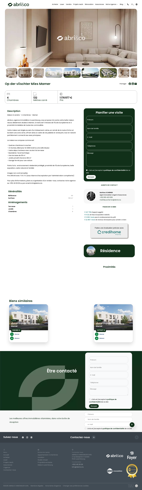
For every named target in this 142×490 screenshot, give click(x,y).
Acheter (6, 457)
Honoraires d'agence (53, 486)
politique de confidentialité (115, 170)
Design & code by (131, 486)
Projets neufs (8, 462)
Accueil (6, 455)
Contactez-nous (9, 470)
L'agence (6, 467)
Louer (5, 460)
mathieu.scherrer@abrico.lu (110, 200)
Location (41, 457)
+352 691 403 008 (106, 197)
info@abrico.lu (78, 467)
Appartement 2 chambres (48, 455)
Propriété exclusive (45, 462)
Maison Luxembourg (45, 465)
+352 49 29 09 (77, 464)
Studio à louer (43, 460)
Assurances (7, 465)
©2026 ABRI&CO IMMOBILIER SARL (16, 486)
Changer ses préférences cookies (76, 486)
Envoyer (91, 177)
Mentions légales (37, 486)
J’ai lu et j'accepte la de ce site (109, 428)
